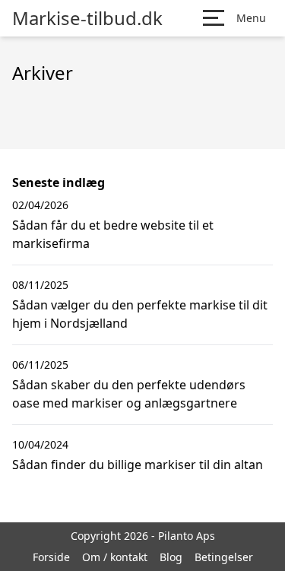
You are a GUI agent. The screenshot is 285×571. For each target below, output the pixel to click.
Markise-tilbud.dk (87, 18)
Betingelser (224, 557)
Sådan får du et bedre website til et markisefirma (113, 234)
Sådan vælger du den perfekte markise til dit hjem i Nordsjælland (140, 314)
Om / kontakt (114, 557)
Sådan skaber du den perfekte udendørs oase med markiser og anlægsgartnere (128, 393)
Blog (171, 557)
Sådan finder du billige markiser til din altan (137, 464)
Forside (51, 557)
